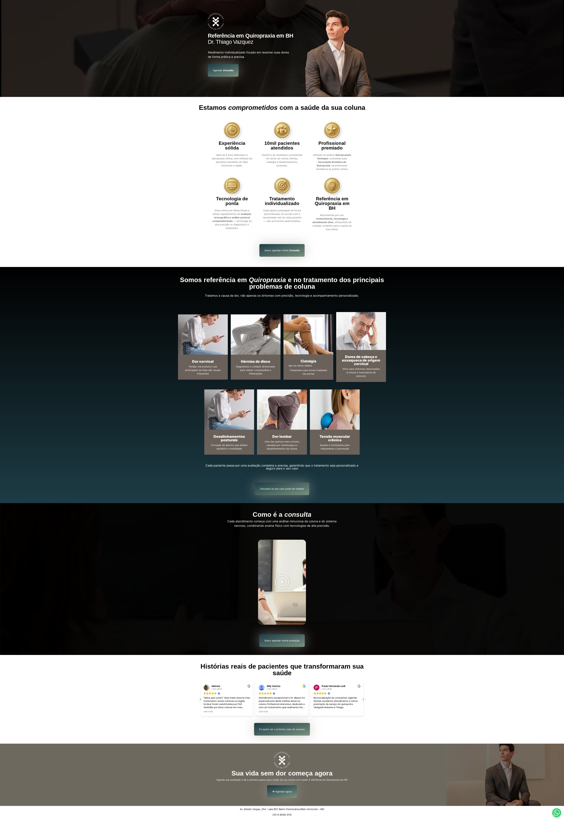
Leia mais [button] (263, 711)
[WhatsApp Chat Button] (556, 812)
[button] (282, 582)
